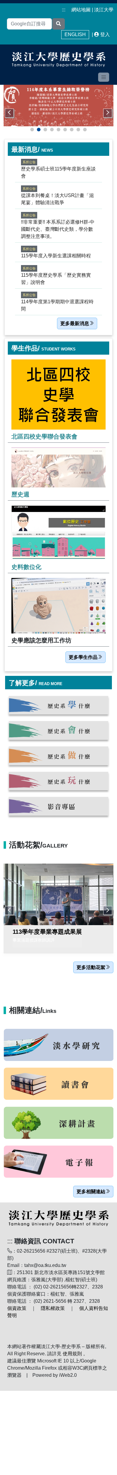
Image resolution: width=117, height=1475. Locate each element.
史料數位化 (26, 567)
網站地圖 (81, 9)
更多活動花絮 (90, 967)
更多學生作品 (83, 657)
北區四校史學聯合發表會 (44, 436)
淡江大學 (103, 9)
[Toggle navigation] (103, 77)
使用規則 (72, 1353)
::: (63, 9)
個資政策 (16, 1308)
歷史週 (20, 494)
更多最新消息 (74, 323)
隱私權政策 (53, 1308)
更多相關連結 (90, 1191)
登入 (105, 34)
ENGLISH (75, 34)
